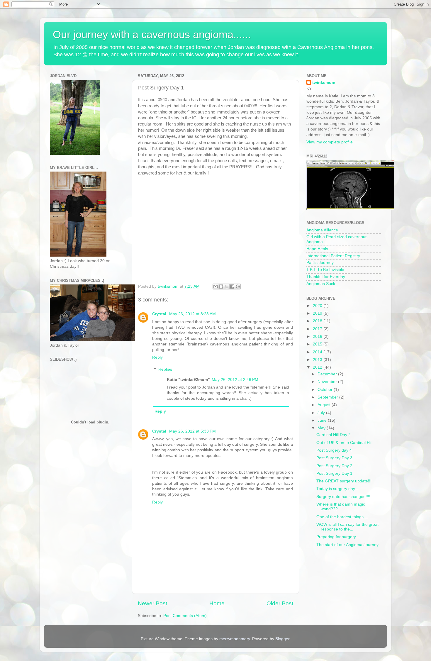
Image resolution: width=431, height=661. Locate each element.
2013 (318, 359)
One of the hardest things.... (342, 517)
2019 (318, 313)
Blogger (282, 639)
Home (217, 603)
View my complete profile (329, 142)
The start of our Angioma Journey (347, 545)
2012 (318, 367)
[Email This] (215, 286)
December (328, 374)
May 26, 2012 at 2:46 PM (235, 379)
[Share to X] (227, 286)
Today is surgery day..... (338, 489)
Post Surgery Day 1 (334, 473)
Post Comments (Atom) (185, 615)
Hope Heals (317, 249)
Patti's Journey (320, 262)
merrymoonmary (234, 639)
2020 (318, 306)
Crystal (159, 314)
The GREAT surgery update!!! (343, 481)
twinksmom (323, 82)
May (322, 428)
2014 (318, 352)
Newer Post (152, 603)
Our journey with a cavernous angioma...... (152, 34)
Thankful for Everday (325, 276)
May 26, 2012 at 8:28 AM (192, 314)
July (322, 413)
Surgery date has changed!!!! (343, 496)
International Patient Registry (333, 256)
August (325, 405)
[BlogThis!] (221, 286)
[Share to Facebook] (232, 286)
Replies (165, 369)
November (328, 381)
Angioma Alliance (322, 230)
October (326, 389)
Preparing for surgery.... (338, 537)
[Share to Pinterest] (238, 286)
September (328, 397)
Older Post (280, 603)
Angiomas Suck (320, 284)
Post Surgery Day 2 (334, 466)
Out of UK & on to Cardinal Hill (344, 442)
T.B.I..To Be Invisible (325, 269)
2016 (318, 336)
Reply (157, 357)
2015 (318, 344)
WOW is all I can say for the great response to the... (347, 526)
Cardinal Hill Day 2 (333, 435)
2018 (318, 321)
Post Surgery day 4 (334, 450)
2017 (318, 329)
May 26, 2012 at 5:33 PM (192, 431)
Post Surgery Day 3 (334, 458)
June (323, 420)
